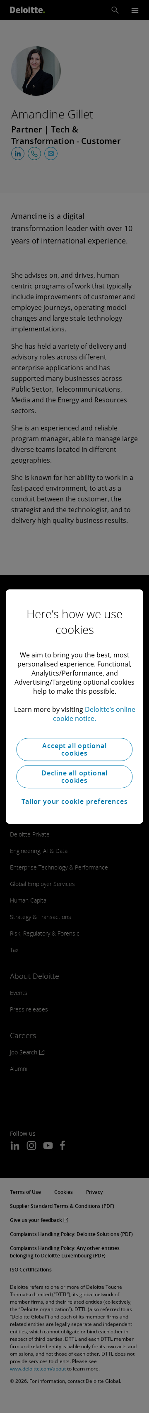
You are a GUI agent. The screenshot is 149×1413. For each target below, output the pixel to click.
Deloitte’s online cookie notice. (94, 714)
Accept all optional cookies (74, 749)
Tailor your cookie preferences (75, 801)
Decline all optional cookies (74, 776)
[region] (74, 706)
